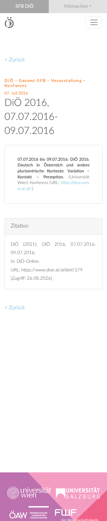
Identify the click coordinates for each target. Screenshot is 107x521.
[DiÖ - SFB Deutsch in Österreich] (9, 23)
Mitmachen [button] (76, 6)
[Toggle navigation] (94, 22)
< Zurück (14, 59)
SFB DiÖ (24, 6)
